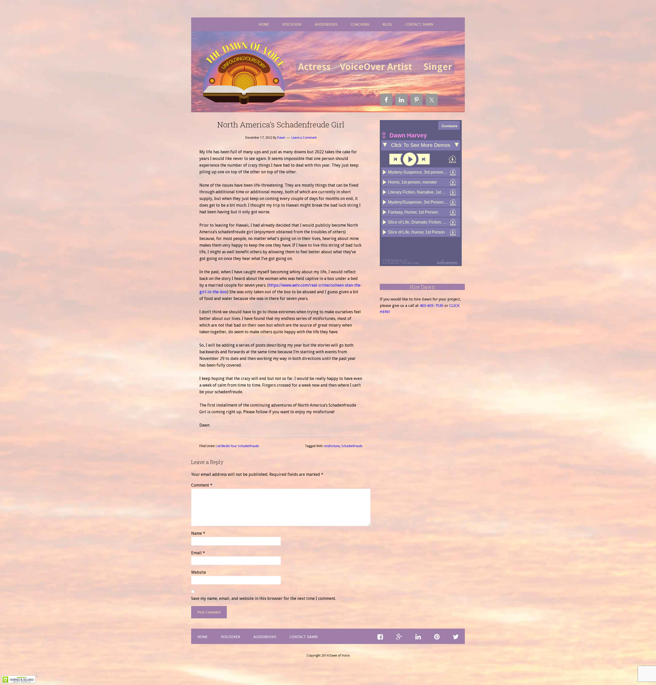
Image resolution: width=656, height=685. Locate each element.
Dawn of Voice (246, 73)
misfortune (332, 446)
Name (198, 533)
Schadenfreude (351, 446)
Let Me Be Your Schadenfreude (238, 446)
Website (198, 572)
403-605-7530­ (431, 305)
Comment (201, 485)
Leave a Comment (304, 137)
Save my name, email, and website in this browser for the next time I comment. (263, 598)
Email (198, 552)
